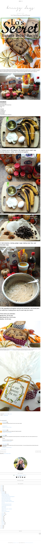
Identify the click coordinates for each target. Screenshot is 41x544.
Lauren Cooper (4, 444)
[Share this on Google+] (7, 415)
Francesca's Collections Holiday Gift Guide (8, 501)
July (2, 516)
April (2, 520)
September (3, 514)
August (3, 515)
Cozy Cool (3, 502)
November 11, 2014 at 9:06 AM (6, 432)
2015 (2, 489)
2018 (2, 485)
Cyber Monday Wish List (5, 494)
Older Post (38, 451)
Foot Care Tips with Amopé (5, 511)
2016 (2, 488)
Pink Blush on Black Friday (5, 495)
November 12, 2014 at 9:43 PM (6, 447)
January (3, 524)
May (2, 519)
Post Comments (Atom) (7, 453)
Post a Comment (3, 449)
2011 (2, 528)
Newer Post (3, 451)
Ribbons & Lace (4, 510)
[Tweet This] (6, 415)
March (3, 521)
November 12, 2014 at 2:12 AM (6, 441)
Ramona (3, 435)
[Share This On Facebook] (3, 415)
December (3, 491)
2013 (2, 525)
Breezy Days (15, 542)
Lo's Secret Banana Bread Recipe (6, 505)
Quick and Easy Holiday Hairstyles (7, 500)
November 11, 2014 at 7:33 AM (6, 427)
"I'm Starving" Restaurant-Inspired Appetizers (8, 496)
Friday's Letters (4, 507)
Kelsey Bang (4, 422)
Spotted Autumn (4, 506)
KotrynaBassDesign (29, 542)
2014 (2, 490)
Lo (40, 69)
